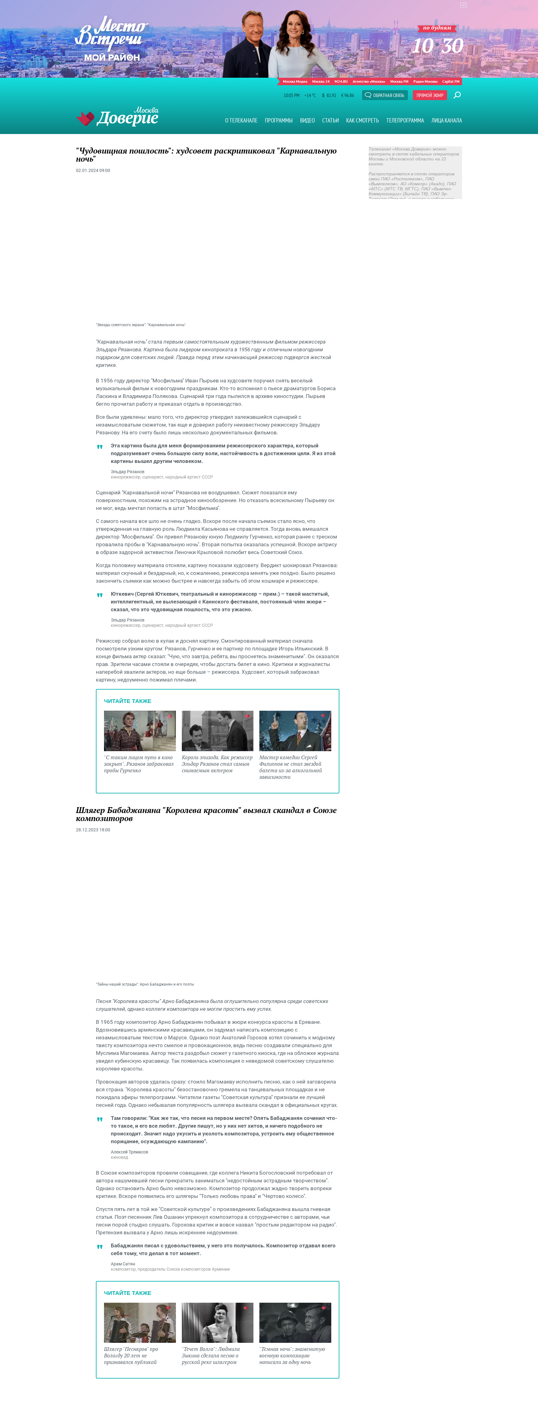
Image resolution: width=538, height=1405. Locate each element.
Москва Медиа (295, 81)
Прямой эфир (430, 95)
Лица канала (447, 120)
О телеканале (241, 120)
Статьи (330, 120)
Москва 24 (321, 81)
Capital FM (451, 81)
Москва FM (399, 81)
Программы (279, 120)
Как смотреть (362, 120)
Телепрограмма (405, 120)
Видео (307, 120)
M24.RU (341, 81)
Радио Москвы (425, 81)
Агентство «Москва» (369, 81)
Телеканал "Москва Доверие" (117, 116)
